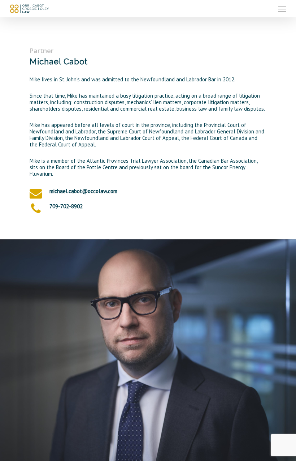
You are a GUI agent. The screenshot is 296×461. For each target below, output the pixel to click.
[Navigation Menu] (282, 8)
